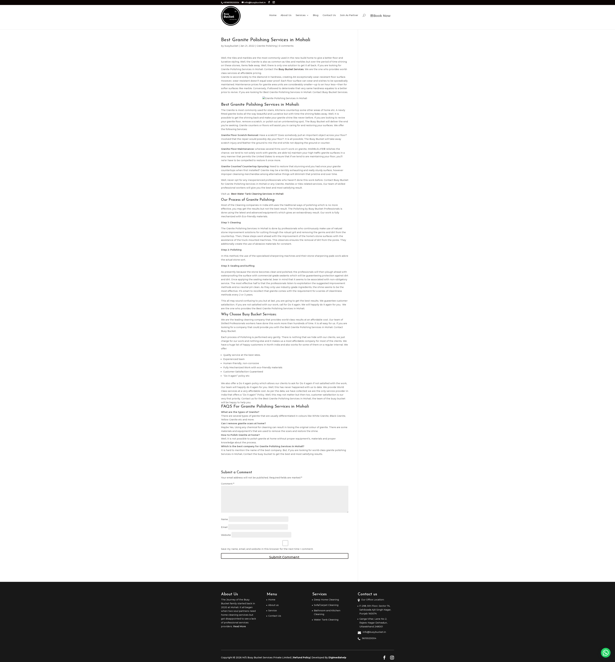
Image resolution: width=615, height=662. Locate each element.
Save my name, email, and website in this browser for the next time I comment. (267, 549)
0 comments (286, 45)
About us (273, 605)
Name (224, 519)
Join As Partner (349, 15)
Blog (315, 15)
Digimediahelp (337, 657)
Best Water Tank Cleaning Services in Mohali (257, 193)
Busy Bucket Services (291, 69)
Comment (227, 483)
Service (272, 610)
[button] (606, 653)
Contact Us (329, 15)
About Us (286, 15)
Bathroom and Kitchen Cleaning (327, 612)
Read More (239, 626)
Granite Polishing (267, 45)
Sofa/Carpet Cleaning (326, 605)
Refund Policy (301, 657)
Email (224, 527)
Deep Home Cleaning (326, 599)
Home (272, 15)
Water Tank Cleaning (326, 619)
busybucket (231, 45)
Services (301, 15)
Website (226, 534)
